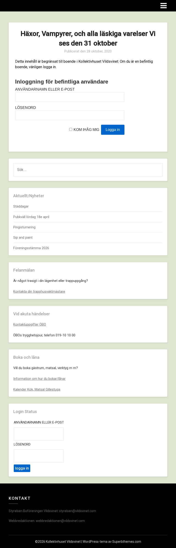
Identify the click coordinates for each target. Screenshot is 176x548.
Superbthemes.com (126, 541)
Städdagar (21, 206)
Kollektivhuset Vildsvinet (36, 5)
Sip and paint (23, 237)
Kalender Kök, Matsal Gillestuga (36, 389)
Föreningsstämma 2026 (31, 248)
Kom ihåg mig (86, 130)
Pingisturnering (24, 227)
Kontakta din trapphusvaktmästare (39, 291)
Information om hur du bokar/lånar (39, 379)
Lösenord (25, 108)
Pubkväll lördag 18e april (31, 217)
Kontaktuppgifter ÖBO (29, 324)
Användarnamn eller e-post (45, 89)
